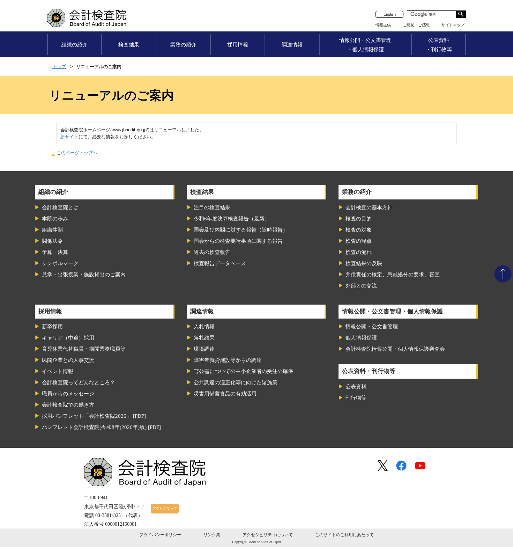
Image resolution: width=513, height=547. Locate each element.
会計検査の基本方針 (369, 207)
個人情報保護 (361, 338)
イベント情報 (57, 371)
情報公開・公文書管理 (371, 326)
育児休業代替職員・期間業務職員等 (84, 349)
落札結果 (204, 338)
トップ (59, 66)
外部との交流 (361, 286)
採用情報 (237, 45)
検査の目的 (358, 218)
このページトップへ (77, 152)
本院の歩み (55, 218)
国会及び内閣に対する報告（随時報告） (241, 230)
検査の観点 (358, 241)
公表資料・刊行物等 (439, 44)
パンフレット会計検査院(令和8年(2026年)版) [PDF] (101, 427)
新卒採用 (52, 326)
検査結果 (128, 45)
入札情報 (204, 326)
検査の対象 (358, 230)
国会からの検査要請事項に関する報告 (238, 241)
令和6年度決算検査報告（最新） (232, 218)
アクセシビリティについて (268, 534)
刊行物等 (355, 398)
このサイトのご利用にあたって (344, 534)
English (390, 14)
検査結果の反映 (363, 263)
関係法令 (52, 241)
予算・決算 (55, 252)
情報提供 (383, 25)
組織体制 (52, 230)
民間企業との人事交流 (68, 360)
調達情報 (292, 45)
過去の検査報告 (212, 252)
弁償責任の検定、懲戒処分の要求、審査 (392, 274)
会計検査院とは (60, 207)
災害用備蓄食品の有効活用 (225, 393)
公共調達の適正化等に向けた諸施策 (235, 382)
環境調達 (204, 349)
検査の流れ (358, 252)
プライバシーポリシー (160, 534)
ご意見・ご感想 (416, 25)
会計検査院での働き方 (68, 405)
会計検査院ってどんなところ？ (78, 382)
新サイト (69, 136)
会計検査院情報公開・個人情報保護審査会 (395, 349)
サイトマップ (452, 25)
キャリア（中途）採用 (68, 338)
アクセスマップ (165, 508)
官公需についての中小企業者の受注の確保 (243, 371)
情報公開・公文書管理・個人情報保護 (365, 44)
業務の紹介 (183, 45)
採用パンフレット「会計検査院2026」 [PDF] (94, 416)
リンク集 (211, 534)
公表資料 (355, 386)
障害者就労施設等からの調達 (228, 360)
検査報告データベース (220, 263)
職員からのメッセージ (68, 393)
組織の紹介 (74, 45)
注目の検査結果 (212, 207)
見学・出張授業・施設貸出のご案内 (84, 274)
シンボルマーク (60, 263)
